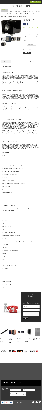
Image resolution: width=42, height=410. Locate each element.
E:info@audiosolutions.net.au (23, 384)
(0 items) (38, 6)
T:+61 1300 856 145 (13, 384)
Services (9, 13)
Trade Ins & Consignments (28, 11)
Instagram (36, 402)
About (10, 11)
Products (4, 9)
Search (1, 6)
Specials (33, 13)
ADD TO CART (27, 52)
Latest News (17, 11)
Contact (15, 13)
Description (6, 61)
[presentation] (31, 314)
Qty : (24, 49)
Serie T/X (14, 16)
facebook (33, 402)
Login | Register (5, 1)
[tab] (6, 61)
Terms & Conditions (24, 13)
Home (2, 16)
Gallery (38, 11)
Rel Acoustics (10, 16)
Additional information (19, 61)
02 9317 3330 (36, 1)
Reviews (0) (32, 61)
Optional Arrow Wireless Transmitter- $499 (31, 27)
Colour (25, 43)
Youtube (40, 402)
